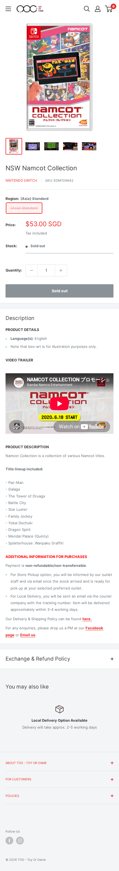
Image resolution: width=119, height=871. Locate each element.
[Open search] (87, 9)
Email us (27, 635)
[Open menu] (8, 9)
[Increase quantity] (61, 270)
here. (87, 619)
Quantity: (14, 270)
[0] (108, 9)
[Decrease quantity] (31, 270)
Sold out (60, 290)
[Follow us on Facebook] (9, 840)
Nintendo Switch (21, 180)
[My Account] (97, 9)
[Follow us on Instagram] (20, 840)
